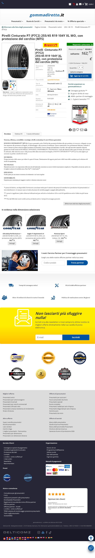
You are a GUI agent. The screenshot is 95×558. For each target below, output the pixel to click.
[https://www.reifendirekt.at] (30, 537)
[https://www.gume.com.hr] (15, 539)
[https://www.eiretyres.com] (49, 537)
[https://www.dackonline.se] (12, 537)
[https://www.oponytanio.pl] (4, 539)
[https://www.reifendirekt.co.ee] (17, 539)
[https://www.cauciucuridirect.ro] (7, 539)
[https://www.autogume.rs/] (25, 539)
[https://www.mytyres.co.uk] (25, 537)
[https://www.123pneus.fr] (7, 537)
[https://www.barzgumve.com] (12, 539)
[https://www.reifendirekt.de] (4, 537)
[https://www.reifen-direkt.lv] (23, 539)
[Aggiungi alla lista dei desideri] (78, 129)
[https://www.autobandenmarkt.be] (36, 537)
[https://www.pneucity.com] (46, 537)
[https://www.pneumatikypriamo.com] (43, 537)
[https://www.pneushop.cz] (41, 537)
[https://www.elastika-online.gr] (10, 539)
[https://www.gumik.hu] (51, 537)
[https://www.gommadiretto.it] (15, 537)
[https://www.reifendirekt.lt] (20, 539)
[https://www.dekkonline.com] (17, 537)
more (49, 509)
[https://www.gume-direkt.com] (33, 537)
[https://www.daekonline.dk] (20, 537)
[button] (91, 538)
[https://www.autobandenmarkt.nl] (23, 537)
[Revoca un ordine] (74, 4)
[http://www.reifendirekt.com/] (28, 539)
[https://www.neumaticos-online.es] (28, 537)
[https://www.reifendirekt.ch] (10, 537)
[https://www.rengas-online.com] (38, 537)
